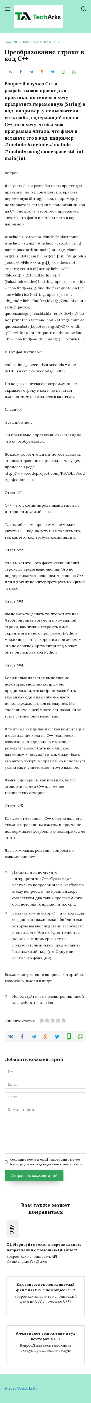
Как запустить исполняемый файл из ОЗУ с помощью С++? (45, 1287)
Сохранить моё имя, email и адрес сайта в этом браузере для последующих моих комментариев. (46, 1162)
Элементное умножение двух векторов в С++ (45, 1336)
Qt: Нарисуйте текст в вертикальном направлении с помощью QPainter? (44, 1247)
